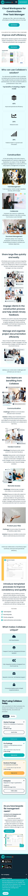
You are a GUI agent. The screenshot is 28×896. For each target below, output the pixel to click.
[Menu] (16, 2)
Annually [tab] (6, 716)
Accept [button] (6, 893)
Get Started (14, 25)
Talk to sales (14, 791)
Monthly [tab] (13, 716)
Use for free (14, 732)
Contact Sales (9, 831)
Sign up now (14, 755)
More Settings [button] (6, 889)
